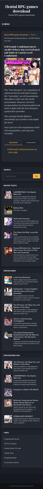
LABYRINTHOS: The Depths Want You (24, 193)
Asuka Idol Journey (21, 219)
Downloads (13, 142)
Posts (33, 35)
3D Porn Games (10, 444)
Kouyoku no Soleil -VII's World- (26, 390)
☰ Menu (6, 24)
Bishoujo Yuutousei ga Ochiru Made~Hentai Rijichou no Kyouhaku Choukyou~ (25, 402)
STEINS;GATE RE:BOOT (23, 416)
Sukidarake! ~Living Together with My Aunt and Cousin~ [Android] (25, 291)
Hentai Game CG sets (12, 448)
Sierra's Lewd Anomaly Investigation (22, 320)
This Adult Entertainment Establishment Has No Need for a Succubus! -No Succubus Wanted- (26, 336)
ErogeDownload (10, 458)
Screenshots (31, 142)
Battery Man (18, 208)
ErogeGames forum (11, 439)
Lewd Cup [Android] (21, 277)
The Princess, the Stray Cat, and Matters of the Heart (26, 306)
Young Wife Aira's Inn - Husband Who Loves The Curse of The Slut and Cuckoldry (26, 250)
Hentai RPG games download (16, 35)
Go (36, 176)
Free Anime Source (11, 462)
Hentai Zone (9, 453)
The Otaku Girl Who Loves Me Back (25, 233)
